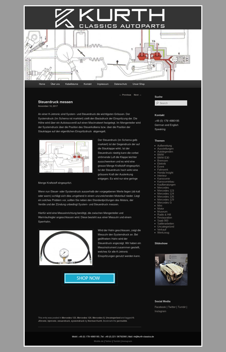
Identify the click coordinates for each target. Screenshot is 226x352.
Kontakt (88, 84)
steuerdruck (64, 320)
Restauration (164, 217)
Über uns (55, 84)
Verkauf (161, 229)
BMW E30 (163, 157)
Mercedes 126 (84, 317)
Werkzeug (163, 232)
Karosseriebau (165, 181)
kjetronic (52, 320)
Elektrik (161, 163)
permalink (122, 320)
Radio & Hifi (164, 214)
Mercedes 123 (69, 317)
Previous (125, 94)
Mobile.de (98, 341)
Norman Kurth (95, 320)
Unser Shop (139, 84)
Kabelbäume (71, 84)
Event (160, 166)
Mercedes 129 (165, 199)
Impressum (103, 84)
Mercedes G (99, 317)
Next (137, 94)
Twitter (172, 307)
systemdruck (77, 320)
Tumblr (182, 307)
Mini (159, 205)
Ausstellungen (165, 148)
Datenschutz (120, 84)
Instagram (160, 311)
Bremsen (162, 160)
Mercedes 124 (165, 193)
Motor (160, 208)
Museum (162, 211)
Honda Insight (165, 172)
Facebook (160, 307)
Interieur (162, 175)
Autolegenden (165, 151)
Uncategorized (113, 317)
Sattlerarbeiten (165, 223)
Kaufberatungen (166, 184)
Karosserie (163, 178)
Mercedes (163, 187)
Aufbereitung (164, 145)
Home (42, 84)
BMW (160, 154)
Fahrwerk (162, 169)
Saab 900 (162, 220)
